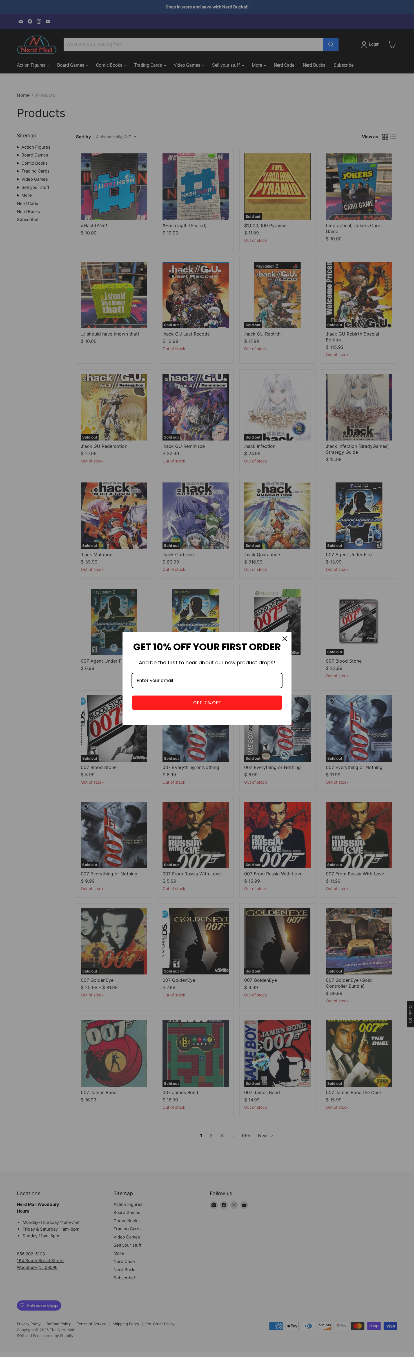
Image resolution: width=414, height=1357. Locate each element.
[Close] (284, 638)
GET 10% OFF (207, 702)
